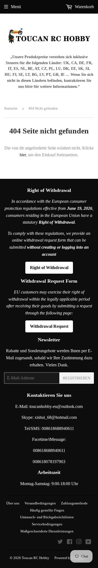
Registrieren (76, 378)
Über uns (12, 503)
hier (23, 154)
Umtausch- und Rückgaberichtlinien (47, 517)
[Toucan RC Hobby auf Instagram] (79, 542)
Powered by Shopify (69, 558)
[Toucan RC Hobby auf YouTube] (88, 542)
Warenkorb (84, 6)
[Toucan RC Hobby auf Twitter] (60, 542)
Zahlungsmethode (74, 503)
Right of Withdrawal (49, 267)
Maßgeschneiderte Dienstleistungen (47, 531)
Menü (16, 6)
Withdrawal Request (49, 326)
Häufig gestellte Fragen (47, 510)
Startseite (11, 108)
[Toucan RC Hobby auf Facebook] (69, 542)
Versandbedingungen (40, 503)
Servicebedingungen (47, 524)
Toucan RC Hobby (35, 558)
